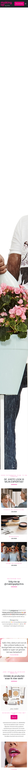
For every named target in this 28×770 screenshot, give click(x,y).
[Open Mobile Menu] (25, 3)
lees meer (14, 511)
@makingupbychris (14, 584)
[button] (13, 467)
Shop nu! (14, 717)
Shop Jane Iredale (19, 3)
